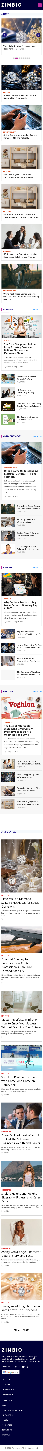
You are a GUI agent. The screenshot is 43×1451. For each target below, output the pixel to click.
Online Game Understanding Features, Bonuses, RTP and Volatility (21, 136)
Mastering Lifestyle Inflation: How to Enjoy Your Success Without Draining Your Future (21, 1023)
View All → (37, 310)
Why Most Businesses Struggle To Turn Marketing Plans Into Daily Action (28, 377)
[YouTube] (23, 1366)
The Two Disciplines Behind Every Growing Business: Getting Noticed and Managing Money (19, 49)
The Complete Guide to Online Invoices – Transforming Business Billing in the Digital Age (27, 418)
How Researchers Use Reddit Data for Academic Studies (28, 762)
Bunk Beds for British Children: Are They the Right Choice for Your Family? (21, 216)
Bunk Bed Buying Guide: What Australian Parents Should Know (18, 176)
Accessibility (7, 1385)
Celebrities (6, 1425)
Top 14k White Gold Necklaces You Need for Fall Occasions (29, 632)
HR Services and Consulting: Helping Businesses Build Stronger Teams (20, 255)
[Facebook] (12, 1366)
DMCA (3, 1405)
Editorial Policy (9, 1389)
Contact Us (7, 1415)
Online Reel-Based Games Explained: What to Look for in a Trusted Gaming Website (21, 297)
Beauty (4, 1420)
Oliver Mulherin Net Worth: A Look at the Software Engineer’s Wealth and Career (20, 1139)
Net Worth (6, 1430)
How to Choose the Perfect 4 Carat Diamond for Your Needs (20, 96)
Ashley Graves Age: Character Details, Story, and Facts (20, 1254)
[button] (5, 35)
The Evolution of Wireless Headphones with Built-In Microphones (28, 673)
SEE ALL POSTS (21, 1330)
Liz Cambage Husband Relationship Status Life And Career (27, 547)
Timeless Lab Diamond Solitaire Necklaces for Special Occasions (20, 902)
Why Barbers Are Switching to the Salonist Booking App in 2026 (20, 605)
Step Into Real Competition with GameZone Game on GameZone (19, 1081)
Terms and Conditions (12, 1410)
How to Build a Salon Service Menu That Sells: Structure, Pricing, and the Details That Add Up (29, 659)
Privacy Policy (8, 1400)
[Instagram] (16, 1366)
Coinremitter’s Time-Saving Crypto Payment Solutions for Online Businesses (29, 404)
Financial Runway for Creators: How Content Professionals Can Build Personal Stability (16, 965)
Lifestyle (5, 1435)
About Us (5, 1380)
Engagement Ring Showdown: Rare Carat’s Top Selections (21, 1308)
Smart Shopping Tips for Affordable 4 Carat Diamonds (28, 776)
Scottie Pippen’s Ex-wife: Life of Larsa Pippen (28, 534)
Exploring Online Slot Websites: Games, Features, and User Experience (26, 520)
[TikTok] (27, 1366)
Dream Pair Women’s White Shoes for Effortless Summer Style (29, 789)
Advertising (7, 1394)
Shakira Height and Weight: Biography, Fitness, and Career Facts (21, 1197)
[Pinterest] (19, 1366)
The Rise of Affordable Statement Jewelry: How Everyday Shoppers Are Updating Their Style (18, 730)
